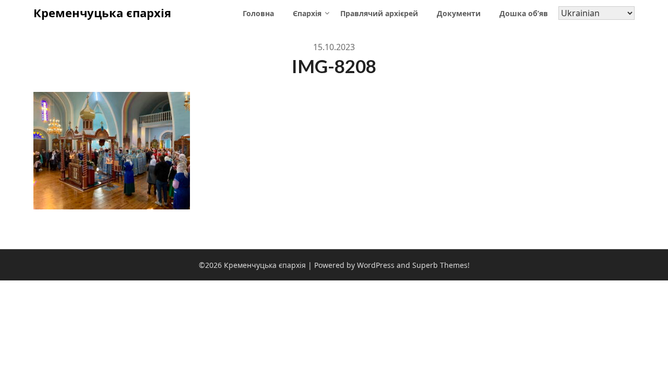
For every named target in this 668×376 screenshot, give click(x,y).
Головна (258, 13)
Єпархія (307, 13)
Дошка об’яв (523, 13)
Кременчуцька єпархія (102, 12)
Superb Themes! (441, 265)
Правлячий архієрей (379, 13)
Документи (459, 13)
